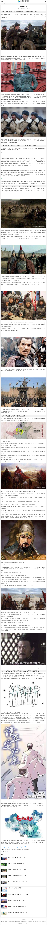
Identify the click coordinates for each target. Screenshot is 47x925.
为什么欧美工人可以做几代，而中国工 (17, 881)
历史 (24, 846)
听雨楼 (23, 919)
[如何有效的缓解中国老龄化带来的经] (4, 865)
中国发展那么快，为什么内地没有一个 (17, 857)
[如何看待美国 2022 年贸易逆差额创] (4, 908)
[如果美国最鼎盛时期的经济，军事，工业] (4, 896)
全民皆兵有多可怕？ (10, 3)
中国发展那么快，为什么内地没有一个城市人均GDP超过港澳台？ (17, 849)
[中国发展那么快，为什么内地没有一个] (4, 859)
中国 (6, 846)
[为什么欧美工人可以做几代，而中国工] (4, 884)
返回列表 (6, 851)
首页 (1, 3)
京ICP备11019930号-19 (29, 919)
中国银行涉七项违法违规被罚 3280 (16, 888)
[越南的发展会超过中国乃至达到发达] (4, 902)
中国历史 (10, 846)
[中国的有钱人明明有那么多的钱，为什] (4, 914)
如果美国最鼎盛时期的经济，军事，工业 (18, 894)
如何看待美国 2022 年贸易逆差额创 (17, 906)
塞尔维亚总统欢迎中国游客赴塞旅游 (17, 869)
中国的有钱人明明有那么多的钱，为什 (17, 912)
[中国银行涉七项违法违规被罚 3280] (4, 891)
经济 (4, 3)
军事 (20, 846)
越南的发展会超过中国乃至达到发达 (17, 900)
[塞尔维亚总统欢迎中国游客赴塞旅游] (4, 871)
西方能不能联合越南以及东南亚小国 (17, 875)
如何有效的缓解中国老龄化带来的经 (17, 863)
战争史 (16, 846)
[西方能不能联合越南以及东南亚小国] (4, 878)
